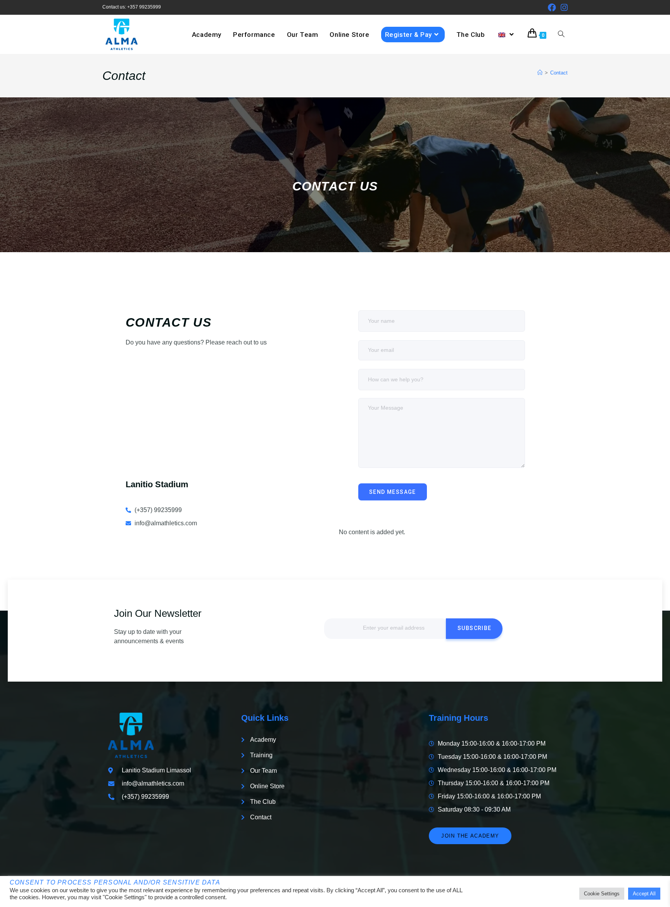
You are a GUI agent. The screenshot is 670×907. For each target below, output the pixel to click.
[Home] (539, 73)
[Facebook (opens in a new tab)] (552, 7)
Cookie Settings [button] (602, 894)
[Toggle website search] (561, 34)
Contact (559, 73)
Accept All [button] (644, 894)
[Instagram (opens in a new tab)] (563, 7)
